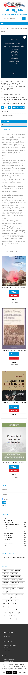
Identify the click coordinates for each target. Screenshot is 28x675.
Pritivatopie (11, 609)
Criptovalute (14, 579)
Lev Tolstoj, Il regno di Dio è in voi (14, 402)
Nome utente (5, 489)
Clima (16, 573)
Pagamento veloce (8, 661)
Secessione (22, 612)
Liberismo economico (9, 527)
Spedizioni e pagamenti (9, 659)
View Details (15, 295)
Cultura (20, 579)
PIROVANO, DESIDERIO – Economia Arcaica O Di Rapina (14, 350)
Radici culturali (6, 612)
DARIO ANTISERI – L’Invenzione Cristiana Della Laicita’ (14, 288)
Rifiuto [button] (14, 672)
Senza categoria (8, 520)
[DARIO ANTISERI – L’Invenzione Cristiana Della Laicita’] (14, 271)
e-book (5, 518)
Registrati (4, 505)
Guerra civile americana (8, 594)
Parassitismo (20, 606)
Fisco (4, 591)
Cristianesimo (8, 28)
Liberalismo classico (8, 522)
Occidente (5, 606)
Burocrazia (18, 570)
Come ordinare (7, 636)
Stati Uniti (5, 616)
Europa (15, 585)
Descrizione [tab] (5, 121)
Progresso (18, 609)
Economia (5, 585)
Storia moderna (13, 616)
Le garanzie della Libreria (10, 645)
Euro (11, 585)
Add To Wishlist (15, 302)
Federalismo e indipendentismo (11, 531)
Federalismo (20, 588)
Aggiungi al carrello (19, 107)
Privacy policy (7, 650)
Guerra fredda (19, 594)
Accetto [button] (9, 672)
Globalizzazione (11, 591)
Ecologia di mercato (8, 533)
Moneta (17, 600)
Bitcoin (11, 570)
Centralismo (6, 573)
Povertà (5, 609)
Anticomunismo (7, 535)
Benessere (5, 570)
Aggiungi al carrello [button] (14, 292)
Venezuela (13, 618)
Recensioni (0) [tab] (6, 125)
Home (2, 28)
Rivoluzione (14, 612)
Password (4, 494)
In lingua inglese (8, 546)
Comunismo (5, 576)
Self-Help (6, 541)
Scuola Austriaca (8, 529)
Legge (4, 600)
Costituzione (6, 579)
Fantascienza (6, 588)
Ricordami (5, 499)
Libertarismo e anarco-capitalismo (12, 524)
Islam (21, 597)
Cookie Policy (7, 647)
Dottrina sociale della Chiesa (17, 582)
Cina (12, 573)
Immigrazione (6, 597)
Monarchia (10, 600)
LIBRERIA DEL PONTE (14, 10)
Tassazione (5, 618)
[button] (24, 37)
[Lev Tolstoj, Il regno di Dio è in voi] (14, 386)
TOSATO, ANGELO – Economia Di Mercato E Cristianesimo (14, 463)
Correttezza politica (15, 576)
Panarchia (12, 606)
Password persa (6, 507)
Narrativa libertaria (8, 543)
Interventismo (14, 597)
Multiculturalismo (7, 603)
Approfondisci (23, 672)
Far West (13, 588)
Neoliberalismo (16, 603)
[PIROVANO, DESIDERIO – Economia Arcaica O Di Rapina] (14, 328)
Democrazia (6, 582)
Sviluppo (21, 616)
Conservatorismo (8, 537)
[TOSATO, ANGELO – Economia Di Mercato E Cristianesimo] (14, 442)
